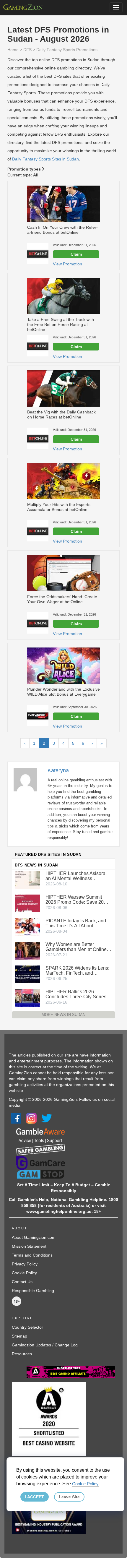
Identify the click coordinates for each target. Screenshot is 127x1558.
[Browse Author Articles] (28, 779)
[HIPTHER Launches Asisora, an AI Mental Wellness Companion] (27, 879)
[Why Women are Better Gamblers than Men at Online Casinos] (27, 950)
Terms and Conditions (32, 1255)
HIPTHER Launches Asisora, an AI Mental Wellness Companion (76, 876)
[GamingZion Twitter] (47, 1118)
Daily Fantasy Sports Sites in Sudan (45, 159)
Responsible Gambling (33, 1290)
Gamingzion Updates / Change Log (45, 1345)
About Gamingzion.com (34, 1237)
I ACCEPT (34, 1496)
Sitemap (19, 1336)
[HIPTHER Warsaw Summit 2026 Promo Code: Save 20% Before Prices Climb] (27, 902)
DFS (27, 49)
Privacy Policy (25, 1264)
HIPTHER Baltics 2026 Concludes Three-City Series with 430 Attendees (75, 994)
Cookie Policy (24, 1272)
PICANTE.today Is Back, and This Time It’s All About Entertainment (75, 923)
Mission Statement (29, 1246)
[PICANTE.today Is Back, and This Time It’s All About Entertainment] (27, 926)
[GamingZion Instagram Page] (31, 1118)
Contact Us (22, 1281)
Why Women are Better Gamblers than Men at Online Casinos (76, 947)
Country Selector (27, 1327)
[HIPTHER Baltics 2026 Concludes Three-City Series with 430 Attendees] (27, 997)
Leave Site (69, 1496)
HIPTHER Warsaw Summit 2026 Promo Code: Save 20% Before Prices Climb (76, 900)
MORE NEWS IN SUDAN (63, 1014)
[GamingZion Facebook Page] (16, 1118)
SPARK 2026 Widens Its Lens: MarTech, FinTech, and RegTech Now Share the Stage (77, 970)
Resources (22, 1353)
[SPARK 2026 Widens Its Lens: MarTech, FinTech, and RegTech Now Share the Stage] (27, 973)
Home (13, 49)
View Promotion (67, 264)
